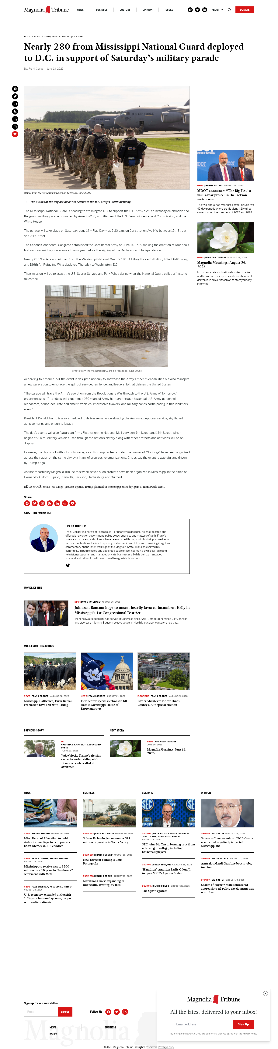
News (80, 9)
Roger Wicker (220, 858)
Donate (244, 9)
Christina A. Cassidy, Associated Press (81, 746)
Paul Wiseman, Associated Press (51, 886)
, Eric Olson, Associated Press (160, 836)
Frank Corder (40, 696)
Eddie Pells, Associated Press (171, 833)
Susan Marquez (162, 864)
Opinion (147, 9)
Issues (169, 9)
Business (101, 9)
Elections (143, 696)
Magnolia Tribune (165, 741)
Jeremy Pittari (213, 185)
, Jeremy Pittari (57, 858)
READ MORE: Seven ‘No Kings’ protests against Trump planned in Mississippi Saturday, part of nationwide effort (94, 486)
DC (62, 741)
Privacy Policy (250, 1033)
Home (27, 36)
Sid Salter (218, 833)
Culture (125, 9)
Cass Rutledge (91, 602)
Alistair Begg (161, 886)
